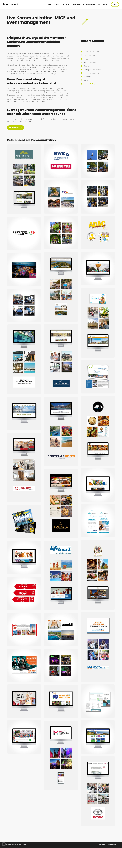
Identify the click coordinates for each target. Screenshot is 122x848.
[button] (4, 844)
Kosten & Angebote (92, 84)
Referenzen (76, 4)
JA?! (115, 4)
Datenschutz (112, 844)
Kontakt (105, 4)
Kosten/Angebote (89, 4)
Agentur (56, 4)
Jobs (99, 4)
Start (49, 4)
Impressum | (102, 844)
